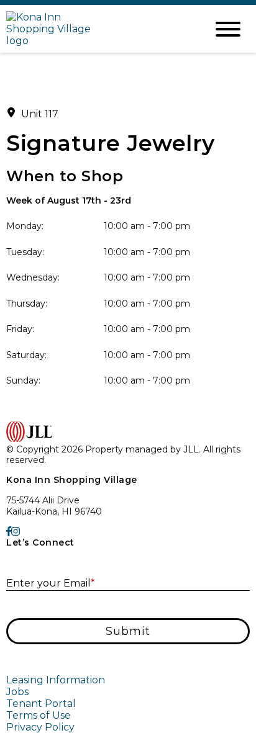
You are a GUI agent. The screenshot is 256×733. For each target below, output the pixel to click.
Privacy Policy (40, 727)
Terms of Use (38, 715)
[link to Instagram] (15, 531)
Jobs (17, 692)
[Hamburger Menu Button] (228, 29)
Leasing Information (55, 680)
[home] (97, 29)
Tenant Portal (41, 703)
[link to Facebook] (8, 531)
